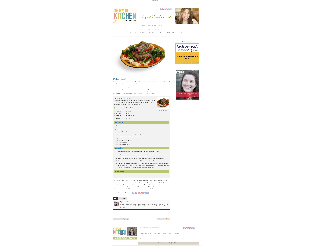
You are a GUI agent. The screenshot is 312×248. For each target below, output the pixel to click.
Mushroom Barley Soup (120, 219)
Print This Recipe (163, 110)
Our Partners (186, 41)
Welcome (144, 21)
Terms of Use (167, 233)
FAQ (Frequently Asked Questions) (150, 233)
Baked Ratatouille (163, 219)
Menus (143, 25)
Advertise (176, 233)
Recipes (151, 21)
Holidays (159, 21)
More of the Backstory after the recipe (142, 93)
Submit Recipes (152, 25)
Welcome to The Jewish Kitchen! (149, 228)
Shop (160, 25)
